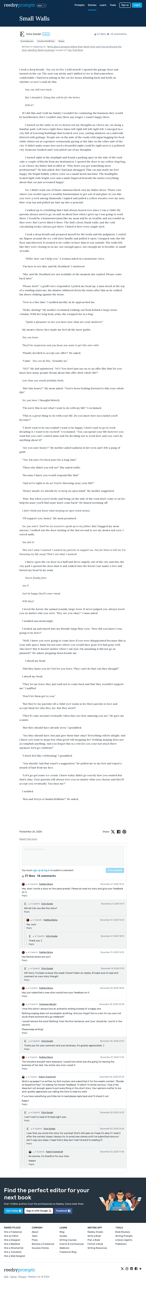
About (35, 1232)
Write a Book (94, 1236)
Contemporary (27, 41)
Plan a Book (94, 1240)
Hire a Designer (12, 1240)
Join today (12, 1210)
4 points (34, 884)
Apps (40, 6)
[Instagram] (127, 1269)
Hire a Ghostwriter (14, 1248)
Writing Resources (97, 1248)
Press (35, 1240)
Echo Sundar (47, 904)
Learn (103, 5)
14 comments (118, 34)
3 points (40, 936)
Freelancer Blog (68, 1252)
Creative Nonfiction (46, 41)
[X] (122, 1269)
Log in (137, 5)
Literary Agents (123, 1240)
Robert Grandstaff (47, 1077)
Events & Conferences (72, 1244)
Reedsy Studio (95, 1232)
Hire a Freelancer (13, 1232)
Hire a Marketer (12, 1244)
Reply (24, 895)
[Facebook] (136, 1269)
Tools (113, 5)
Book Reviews (122, 1232)
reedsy (19, 5)
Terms (13, 1276)
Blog (62, 1232)
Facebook (61, 1210)
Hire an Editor (11, 1236)
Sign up (125, 5)
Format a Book (95, 1244)
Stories (92, 5)
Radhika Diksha (46, 884)
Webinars (64, 1248)
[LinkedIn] (131, 1269)
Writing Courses (68, 1240)
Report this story (28, 839)
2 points (36, 904)
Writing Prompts (124, 1236)
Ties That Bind (75, 50)
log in (47, 870)
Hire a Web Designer (14, 1256)
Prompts (80, 5)
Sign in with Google (37, 1210)
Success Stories (40, 1248)
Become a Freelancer (43, 1244)
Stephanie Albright (47, 1004)
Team (34, 1236)
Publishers (120, 1244)
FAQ (6, 1276)
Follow (46, 34)
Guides (63, 1236)
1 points (33, 1077)
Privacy (22, 1276)
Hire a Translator (13, 1252)
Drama (61, 41)
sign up (37, 870)
